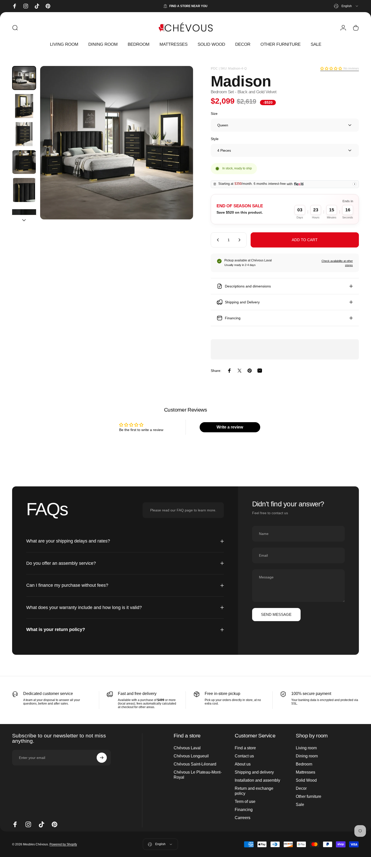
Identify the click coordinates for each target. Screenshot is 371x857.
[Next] (180, 152)
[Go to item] (24, 78)
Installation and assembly (257, 780)
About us (243, 764)
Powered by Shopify (63, 844)
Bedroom (304, 764)
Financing (244, 809)
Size (214, 113)
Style (215, 139)
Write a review (230, 427)
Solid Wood (306, 780)
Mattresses (305, 772)
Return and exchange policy (254, 791)
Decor (301, 788)
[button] (331, 68)
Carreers (242, 818)
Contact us (244, 756)
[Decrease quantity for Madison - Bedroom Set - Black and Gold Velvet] (217, 240)
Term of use (245, 801)
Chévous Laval (187, 748)
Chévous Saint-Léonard (195, 764)
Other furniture (308, 796)
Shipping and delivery (254, 772)
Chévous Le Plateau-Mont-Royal (198, 774)
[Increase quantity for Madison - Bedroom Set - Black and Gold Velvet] (240, 240)
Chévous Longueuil (191, 756)
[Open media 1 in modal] (116, 142)
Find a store (245, 748)
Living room (306, 748)
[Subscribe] (102, 758)
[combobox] (346, 6)
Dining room (307, 756)
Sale (300, 804)
